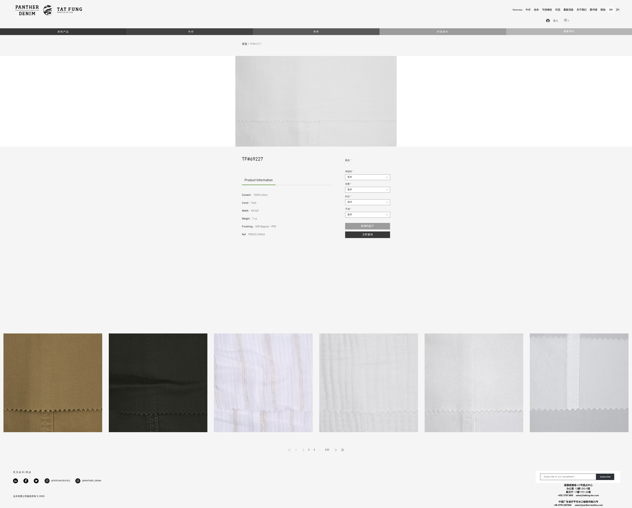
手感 (348, 209)
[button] (567, 20)
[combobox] (367, 177)
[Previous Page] (296, 450)
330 (327, 450)
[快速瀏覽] (52, 382)
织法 (348, 196)
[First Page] (289, 450)
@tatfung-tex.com (590, 495)
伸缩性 (349, 171)
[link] (259, 180)
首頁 (244, 44)
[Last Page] (342, 450)
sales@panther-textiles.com (589, 505)
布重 (348, 184)
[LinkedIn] (15, 480)
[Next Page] (336, 450)
